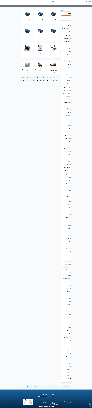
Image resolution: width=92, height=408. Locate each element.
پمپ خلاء (69, 343)
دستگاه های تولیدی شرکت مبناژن (66, 278)
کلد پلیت (69, 244)
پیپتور (69, 297)
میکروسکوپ (68, 108)
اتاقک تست (68, 295)
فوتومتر (69, 307)
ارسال (39, 396)
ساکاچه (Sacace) (68, 44)
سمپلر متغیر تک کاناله (67, 73)
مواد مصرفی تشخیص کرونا (67, 83)
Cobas (69, 141)
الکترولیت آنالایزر (68, 208)
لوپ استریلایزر (68, 362)
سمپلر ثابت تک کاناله (67, 74)
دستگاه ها (69, 25)
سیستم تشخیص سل (67, 336)
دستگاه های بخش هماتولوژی (67, 248)
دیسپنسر (69, 323)
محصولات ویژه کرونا (68, 275)
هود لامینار (69, 57)
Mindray (69, 58)
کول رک (69, 214)
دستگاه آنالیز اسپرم (68, 373)
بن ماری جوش (68, 333)
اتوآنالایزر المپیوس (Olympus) (66, 157)
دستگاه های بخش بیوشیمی (67, 238)
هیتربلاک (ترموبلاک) (68, 132)
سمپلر (69, 294)
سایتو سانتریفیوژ (68, 61)
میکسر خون (68, 324)
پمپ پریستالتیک (68, 360)
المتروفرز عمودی (68, 122)
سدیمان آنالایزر (68, 160)
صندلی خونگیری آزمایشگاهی (67, 337)
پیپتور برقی (68, 54)
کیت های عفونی (68, 288)
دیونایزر (69, 187)
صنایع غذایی (68, 366)
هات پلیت (69, 234)
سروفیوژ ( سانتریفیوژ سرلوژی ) (66, 167)
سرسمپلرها (69, 154)
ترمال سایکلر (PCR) (68, 45)
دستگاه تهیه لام (68, 356)
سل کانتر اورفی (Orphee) (67, 35)
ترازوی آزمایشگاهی (68, 161)
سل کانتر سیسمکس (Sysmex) (66, 31)
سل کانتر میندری (68, 32)
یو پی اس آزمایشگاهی (67, 369)
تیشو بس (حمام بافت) (67, 217)
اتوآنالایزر (69, 281)
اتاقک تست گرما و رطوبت (67, 102)
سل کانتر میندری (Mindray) (67, 87)
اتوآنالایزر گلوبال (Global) (67, 225)
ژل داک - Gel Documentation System (66, 158)
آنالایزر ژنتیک (68, 375)
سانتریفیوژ (69, 48)
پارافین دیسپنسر (68, 197)
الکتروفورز (69, 245)
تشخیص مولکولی (68, 183)
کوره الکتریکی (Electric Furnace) (66, 271)
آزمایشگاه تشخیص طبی (67, 177)
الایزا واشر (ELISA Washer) (67, 90)
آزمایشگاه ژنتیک (68, 235)
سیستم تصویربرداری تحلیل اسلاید (66, 310)
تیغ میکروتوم (68, 109)
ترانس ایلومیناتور (68, 184)
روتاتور (69, 334)
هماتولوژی (69, 34)
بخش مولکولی (68, 64)
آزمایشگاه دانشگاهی (68, 257)
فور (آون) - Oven (68, 269)
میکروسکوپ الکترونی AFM (67, 148)
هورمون (69, 125)
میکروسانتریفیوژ (68, 144)
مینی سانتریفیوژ (68, 171)
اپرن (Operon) (68, 232)
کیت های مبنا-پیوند (68, 96)
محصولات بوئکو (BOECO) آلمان (66, 134)
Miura (69, 241)
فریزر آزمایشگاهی (68, 350)
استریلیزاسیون (68, 204)
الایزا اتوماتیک (68, 284)
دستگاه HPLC (68, 372)
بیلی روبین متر (68, 186)
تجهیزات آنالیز (68, 346)
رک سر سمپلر (68, 193)
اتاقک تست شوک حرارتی (67, 138)
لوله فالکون (69, 221)
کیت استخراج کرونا (68, 84)
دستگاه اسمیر (68, 308)
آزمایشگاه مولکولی (68, 220)
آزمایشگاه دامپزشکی (68, 180)
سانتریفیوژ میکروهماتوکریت (67, 60)
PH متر (69, 301)
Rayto (69, 254)
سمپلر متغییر (68, 118)
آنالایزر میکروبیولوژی (67, 314)
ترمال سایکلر (68, 67)
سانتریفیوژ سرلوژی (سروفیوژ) (67, 106)
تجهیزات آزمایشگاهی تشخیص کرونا (66, 28)
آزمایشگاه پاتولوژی (68, 201)
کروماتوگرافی (68, 304)
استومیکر (69, 347)
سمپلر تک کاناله (68, 164)
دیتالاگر (69, 340)
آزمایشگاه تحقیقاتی (68, 247)
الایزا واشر (69, 77)
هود (69, 272)
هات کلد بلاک (68, 320)
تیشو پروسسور (68, 173)
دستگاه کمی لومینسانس (67, 135)
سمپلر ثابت (68, 71)
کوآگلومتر (69, 285)
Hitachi (69, 105)
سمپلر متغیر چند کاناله (67, 119)
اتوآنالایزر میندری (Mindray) (67, 131)
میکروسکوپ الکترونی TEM (67, 70)
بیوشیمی (69, 86)
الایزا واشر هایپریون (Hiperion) (66, 93)
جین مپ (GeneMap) (67, 170)
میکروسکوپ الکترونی (67, 115)
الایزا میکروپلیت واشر (67, 353)
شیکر (69, 321)
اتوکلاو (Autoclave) (68, 260)
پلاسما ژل (69, 349)
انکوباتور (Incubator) (67, 264)
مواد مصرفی (68, 80)
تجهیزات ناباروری (68, 311)
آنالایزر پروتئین (68, 363)
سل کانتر (69, 282)
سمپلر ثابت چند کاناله (67, 121)
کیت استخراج (68, 291)
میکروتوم (69, 145)
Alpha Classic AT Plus (67, 261)
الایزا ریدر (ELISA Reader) (67, 38)
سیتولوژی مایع (68, 359)
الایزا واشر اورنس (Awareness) (66, 41)
